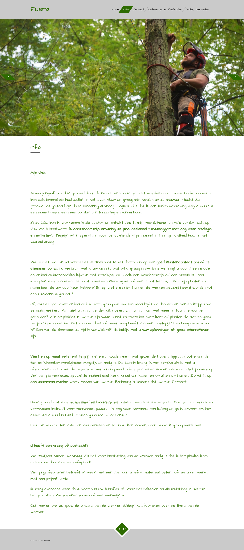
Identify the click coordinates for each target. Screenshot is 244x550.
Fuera (39, 9)
